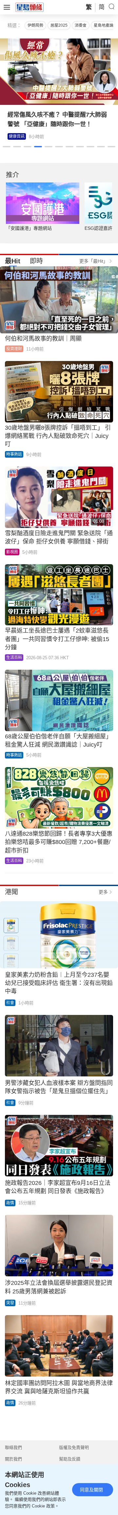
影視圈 (12, 552)
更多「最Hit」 (93, 261)
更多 (103, 892)
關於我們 (13, 1458)
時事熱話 (14, 454)
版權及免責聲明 (74, 1447)
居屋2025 (59, 25)
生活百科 (14, 658)
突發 (10, 1303)
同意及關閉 (91, 1489)
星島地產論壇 (105, 25)
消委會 (81, 25)
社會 (10, 1003)
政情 (10, 1203)
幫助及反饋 (69, 1458)
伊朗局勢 (35, 25)
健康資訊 (17, 136)
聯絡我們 (13, 1447)
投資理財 (14, 349)
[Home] (29, 7)
